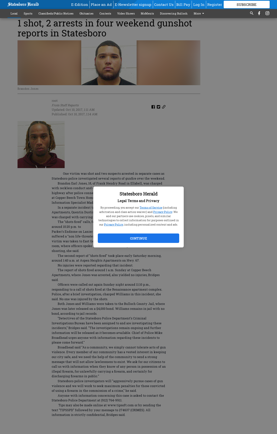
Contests (105, 13)
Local (14, 13)
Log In (198, 4)
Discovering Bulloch (174, 13)
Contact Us (164, 4)
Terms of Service (151, 207)
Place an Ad (101, 4)
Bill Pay (183, 4)
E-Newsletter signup (133, 4)
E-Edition (79, 4)
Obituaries (86, 13)
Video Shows (126, 13)
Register (214, 4)
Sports (28, 13)
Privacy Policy (162, 212)
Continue (138, 238)
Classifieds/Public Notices (55, 13)
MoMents (147, 13)
